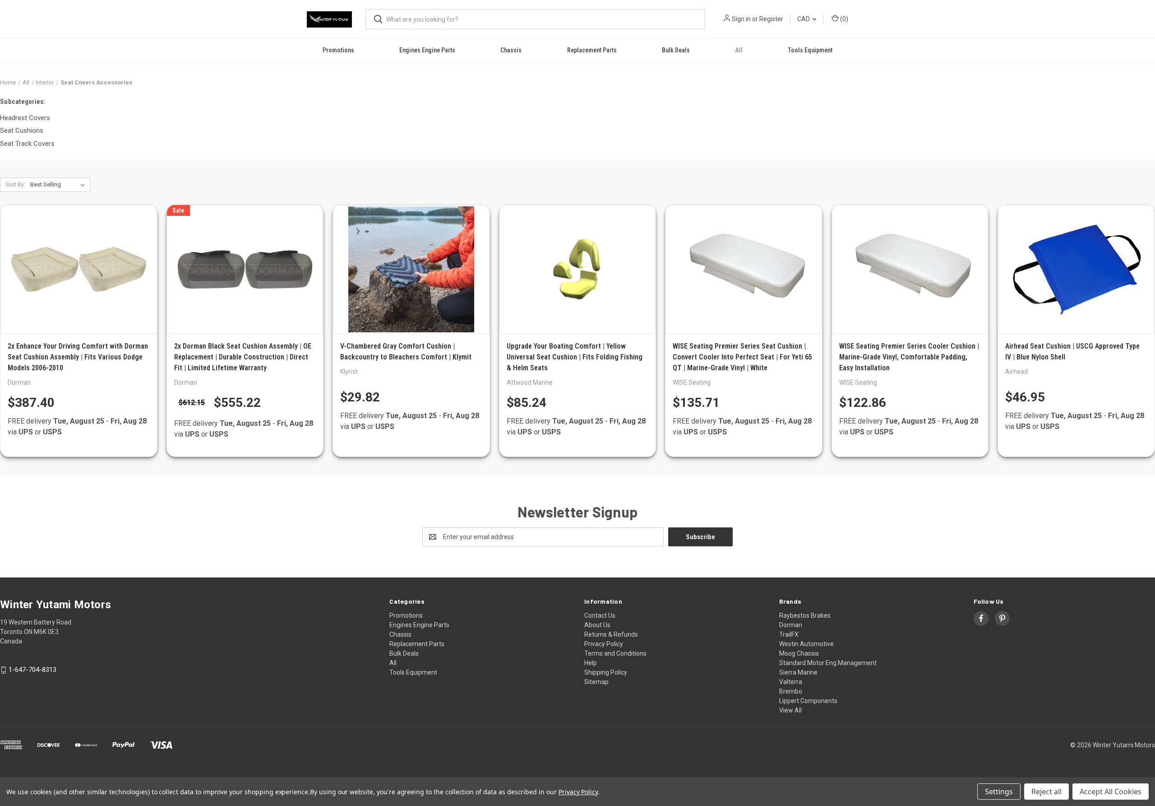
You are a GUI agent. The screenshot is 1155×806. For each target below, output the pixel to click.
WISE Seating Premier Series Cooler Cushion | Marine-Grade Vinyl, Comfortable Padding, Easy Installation (909, 357)
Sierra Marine (798, 672)
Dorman (790, 625)
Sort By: (15, 184)
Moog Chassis (799, 653)
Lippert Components (808, 700)
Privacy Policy (603, 644)
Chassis (511, 50)
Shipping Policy (605, 672)
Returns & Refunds (611, 634)
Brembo (790, 691)
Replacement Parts (592, 50)
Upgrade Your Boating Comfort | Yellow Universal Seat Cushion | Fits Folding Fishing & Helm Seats (574, 357)
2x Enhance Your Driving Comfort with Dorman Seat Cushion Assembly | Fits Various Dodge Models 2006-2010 (78, 357)
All (739, 50)
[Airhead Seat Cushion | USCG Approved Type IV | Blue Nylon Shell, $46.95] (1076, 269)
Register (771, 19)
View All (790, 710)
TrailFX (789, 634)
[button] (577, 770)
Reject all (1046, 792)
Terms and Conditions (615, 653)
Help (590, 662)
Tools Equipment (810, 50)
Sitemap (596, 681)
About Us (597, 625)
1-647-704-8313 (32, 670)
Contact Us (599, 615)
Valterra (790, 681)
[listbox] (59, 184)
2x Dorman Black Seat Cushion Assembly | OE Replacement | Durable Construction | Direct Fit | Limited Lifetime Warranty (242, 357)
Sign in (741, 19)
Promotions (338, 50)
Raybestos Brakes (805, 615)
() (843, 19)
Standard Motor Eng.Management (828, 662)
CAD (804, 19)
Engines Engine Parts (427, 50)
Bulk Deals (676, 50)
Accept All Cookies (1110, 792)
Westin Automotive (806, 644)
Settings (999, 792)
